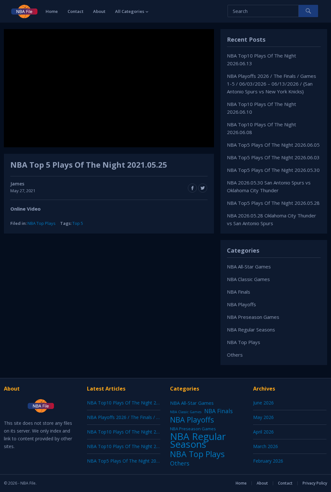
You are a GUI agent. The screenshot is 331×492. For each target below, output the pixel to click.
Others (235, 354)
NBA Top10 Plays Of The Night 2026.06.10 (131, 432)
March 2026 (265, 446)
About (99, 11)
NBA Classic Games (248, 279)
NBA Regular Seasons (251, 329)
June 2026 (263, 403)
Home (52, 11)
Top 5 (77, 223)
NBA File (28, 483)
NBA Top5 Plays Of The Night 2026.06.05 (273, 144)
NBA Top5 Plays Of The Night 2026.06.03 (273, 157)
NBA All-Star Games (249, 266)
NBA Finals (238, 291)
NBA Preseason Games (253, 317)
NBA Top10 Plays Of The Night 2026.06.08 (131, 446)
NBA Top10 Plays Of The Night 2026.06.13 (131, 403)
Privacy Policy (315, 483)
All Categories (129, 11)
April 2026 (263, 432)
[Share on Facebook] (192, 188)
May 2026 (263, 417)
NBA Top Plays (41, 223)
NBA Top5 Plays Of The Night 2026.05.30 (273, 170)
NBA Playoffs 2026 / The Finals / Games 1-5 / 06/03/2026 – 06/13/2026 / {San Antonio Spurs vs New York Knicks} (271, 84)
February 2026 (268, 461)
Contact (75, 11)
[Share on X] (202, 188)
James (17, 184)
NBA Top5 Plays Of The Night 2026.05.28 (273, 203)
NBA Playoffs (241, 304)
